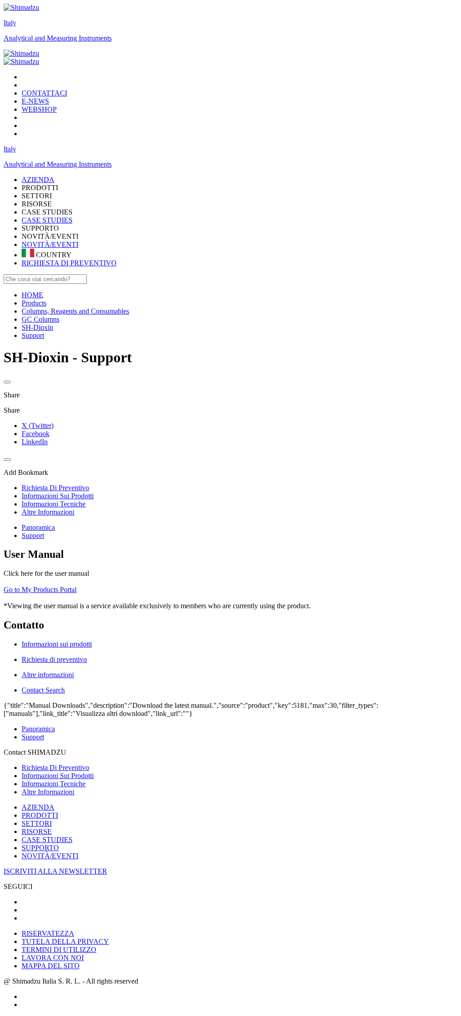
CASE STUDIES (47, 220)
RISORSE (37, 831)
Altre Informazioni (48, 792)
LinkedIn (35, 442)
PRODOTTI (40, 815)
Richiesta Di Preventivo (55, 767)
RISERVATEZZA (48, 933)
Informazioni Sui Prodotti (58, 775)
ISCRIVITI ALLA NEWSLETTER (55, 871)
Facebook (36, 433)
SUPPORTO (40, 848)
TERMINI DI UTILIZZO (59, 949)
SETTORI (37, 823)
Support (33, 535)
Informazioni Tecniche (54, 784)
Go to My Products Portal (40, 589)
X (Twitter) (38, 425)
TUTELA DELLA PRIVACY (65, 941)
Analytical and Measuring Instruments (58, 38)
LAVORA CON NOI (53, 957)
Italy (10, 23)
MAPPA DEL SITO (51, 966)
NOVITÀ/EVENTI (50, 244)
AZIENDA (38, 807)
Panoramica (38, 527)
